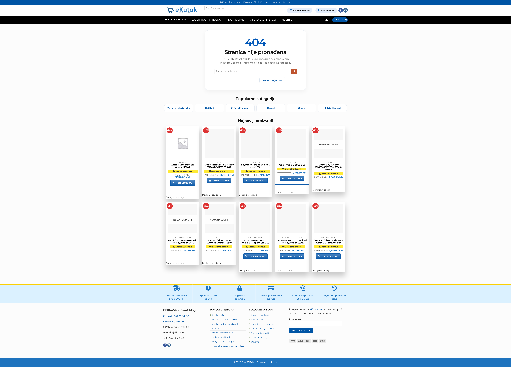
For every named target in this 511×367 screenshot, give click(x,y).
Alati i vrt (209, 108)
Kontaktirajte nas (272, 80)
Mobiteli (287, 19)
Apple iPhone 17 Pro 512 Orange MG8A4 (182, 166)
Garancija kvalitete (260, 315)
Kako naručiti (257, 319)
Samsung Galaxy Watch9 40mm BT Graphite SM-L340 (255, 241)
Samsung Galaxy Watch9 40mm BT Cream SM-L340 (219, 241)
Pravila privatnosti (260, 333)
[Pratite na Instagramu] (345, 10)
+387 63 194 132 (176, 316)
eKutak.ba (316, 309)
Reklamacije (218, 315)
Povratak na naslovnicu (241, 80)
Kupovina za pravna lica (262, 324)
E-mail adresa (295, 319)
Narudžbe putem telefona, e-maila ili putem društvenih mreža (226, 323)
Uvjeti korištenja (259, 337)
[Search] (206, 12)
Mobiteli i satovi (332, 108)
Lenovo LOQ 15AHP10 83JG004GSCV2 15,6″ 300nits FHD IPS (328, 167)
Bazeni (271, 108)
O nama (255, 342)
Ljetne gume (236, 19)
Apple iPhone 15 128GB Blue (292, 165)
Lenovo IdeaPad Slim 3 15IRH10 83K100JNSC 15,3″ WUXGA (219, 166)
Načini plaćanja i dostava (263, 328)
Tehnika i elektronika (179, 108)
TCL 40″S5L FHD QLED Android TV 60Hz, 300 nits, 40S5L (292, 241)
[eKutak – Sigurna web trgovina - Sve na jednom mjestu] (181, 10)
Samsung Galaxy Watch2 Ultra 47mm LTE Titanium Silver (328, 241)
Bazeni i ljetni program (207, 19)
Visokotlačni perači (263, 19)
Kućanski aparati (240, 108)
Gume (301, 108)
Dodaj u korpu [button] (185, 183)
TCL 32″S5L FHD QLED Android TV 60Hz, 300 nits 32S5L (182, 241)
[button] (175, 20)
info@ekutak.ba (175, 321)
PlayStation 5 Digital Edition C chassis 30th (255, 166)
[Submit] (294, 71)
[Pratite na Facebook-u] (340, 10)
